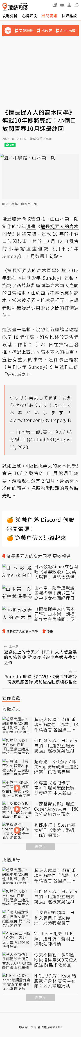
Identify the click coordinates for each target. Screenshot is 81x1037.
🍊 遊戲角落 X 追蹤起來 (36, 537)
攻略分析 (10, 15)
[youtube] (62, 4)
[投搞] (55, 4)
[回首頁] (15, 7)
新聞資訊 (49, 15)
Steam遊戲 (69, 30)
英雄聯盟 (26, 30)
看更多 (40, 846)
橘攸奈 (46, 30)
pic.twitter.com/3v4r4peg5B (40, 420)
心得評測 (29, 15)
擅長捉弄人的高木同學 (22, 631)
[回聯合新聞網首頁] (4, 7)
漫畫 (50, 631)
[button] (76, 4)
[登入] (69, 5)
